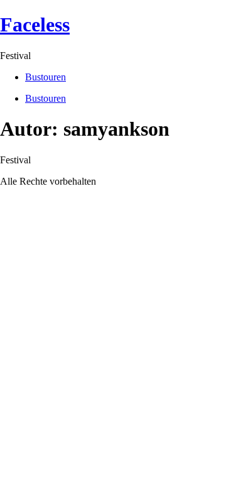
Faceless (35, 24)
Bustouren (45, 77)
